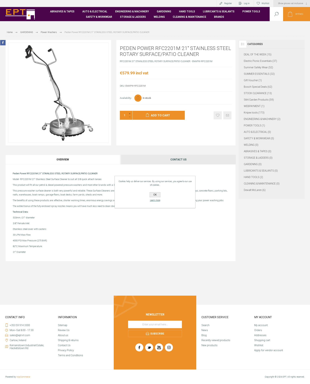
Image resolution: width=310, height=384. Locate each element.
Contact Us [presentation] (178, 159)
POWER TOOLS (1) (254, 125)
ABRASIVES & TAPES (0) (257, 151)
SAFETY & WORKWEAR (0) (259, 138)
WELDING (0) (251, 144)
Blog (204, 335)
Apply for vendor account (268, 350)
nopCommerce (23, 377)
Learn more (155, 200)
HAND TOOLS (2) (253, 177)
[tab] (63, 159)
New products (209, 345)
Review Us (63, 330)
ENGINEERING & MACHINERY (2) (262, 119)
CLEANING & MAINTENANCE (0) (262, 183)
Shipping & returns (68, 340)
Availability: (126, 98)
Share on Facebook (3, 42)
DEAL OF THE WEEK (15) (257, 54)
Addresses (260, 335)
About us (63, 335)
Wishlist (258, 345)
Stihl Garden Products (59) (259, 99)
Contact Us (64, 345)
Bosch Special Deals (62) (258, 86)
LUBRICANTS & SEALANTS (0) (261, 170)
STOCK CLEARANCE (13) (258, 93)
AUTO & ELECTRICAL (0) (257, 132)
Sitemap (62, 325)
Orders (258, 330)
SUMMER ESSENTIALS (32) (259, 73)
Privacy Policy (66, 350)
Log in (247, 3)
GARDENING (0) (253, 164)
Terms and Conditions (70, 355)
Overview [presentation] (63, 159)
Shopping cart (262, 340)
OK (155, 194)
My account (261, 325)
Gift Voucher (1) (253, 80)
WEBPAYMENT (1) (254, 106)
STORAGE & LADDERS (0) (258, 157)
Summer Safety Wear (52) (258, 67)
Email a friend (227, 115)
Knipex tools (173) (254, 112)
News (204, 330)
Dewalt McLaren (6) (255, 190)
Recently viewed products (215, 340)
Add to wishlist (218, 115)
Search (205, 325)
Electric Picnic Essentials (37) (260, 61)
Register (228, 3)
